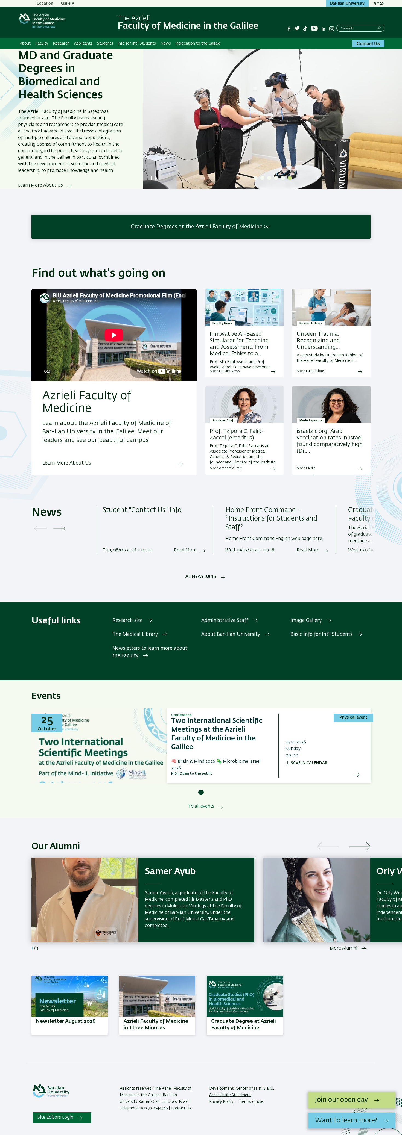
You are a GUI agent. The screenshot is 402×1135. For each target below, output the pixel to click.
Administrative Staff (224, 620)
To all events (201, 806)
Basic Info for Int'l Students (321, 634)
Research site (127, 620)
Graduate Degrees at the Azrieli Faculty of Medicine (197, 226)
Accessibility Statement (230, 1095)
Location (45, 3)
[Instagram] (331, 28)
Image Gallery (306, 620)
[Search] (379, 27)
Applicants (83, 43)
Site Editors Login (55, 1117)
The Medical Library (135, 634)
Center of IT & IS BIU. (255, 1088)
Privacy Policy (221, 1102)
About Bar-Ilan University (230, 634)
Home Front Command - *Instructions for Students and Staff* (271, 519)
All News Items (201, 576)
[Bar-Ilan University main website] (51, 1096)
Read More (185, 550)
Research (61, 43)
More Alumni (343, 948)
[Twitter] (297, 28)
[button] (256, 178)
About (25, 43)
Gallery (67, 3)
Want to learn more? (346, 1120)
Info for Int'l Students (137, 43)
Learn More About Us (40, 185)
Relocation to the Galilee (198, 43)
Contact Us (368, 43)
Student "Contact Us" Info (142, 510)
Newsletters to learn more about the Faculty (149, 652)
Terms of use (251, 1102)
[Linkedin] (323, 28)
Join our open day (341, 1100)
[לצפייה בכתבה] (331, 404)
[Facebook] (288, 28)
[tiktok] (305, 28)
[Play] (157, 178)
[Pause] (152, 178)
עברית (379, 3)
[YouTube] (314, 28)
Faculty (41, 43)
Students (105, 43)
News (166, 43)
